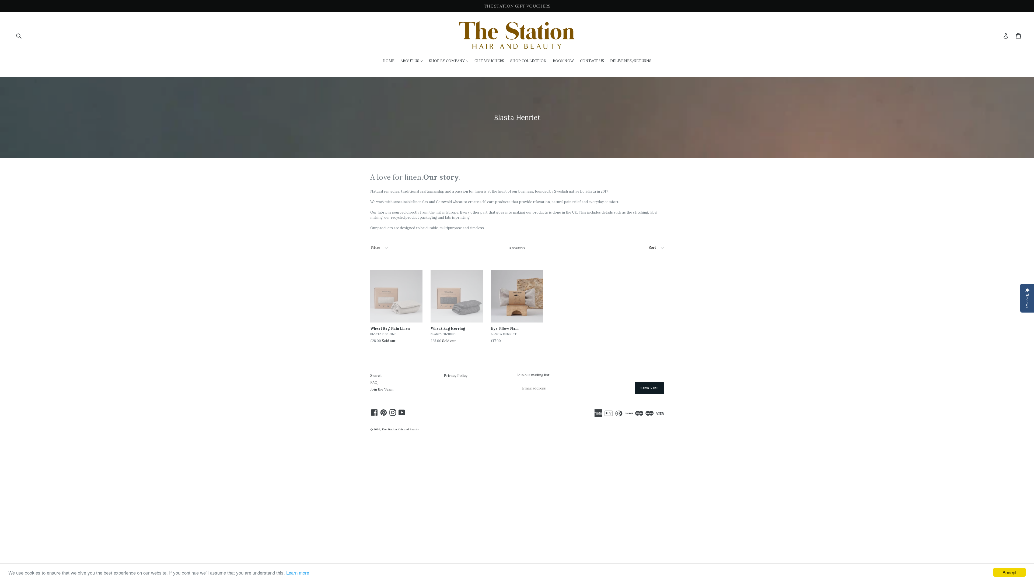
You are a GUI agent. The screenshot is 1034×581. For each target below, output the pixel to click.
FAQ (374, 382)
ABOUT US (413, 60)
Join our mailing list (533, 375)
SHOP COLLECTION (528, 61)
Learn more (297, 572)
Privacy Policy (455, 375)
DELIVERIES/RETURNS (630, 61)
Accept (1009, 572)
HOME (388, 61)
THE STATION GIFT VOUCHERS (517, 6)
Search (376, 375)
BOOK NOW (563, 61)
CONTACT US (592, 61)
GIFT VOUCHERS (489, 61)
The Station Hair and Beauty (400, 429)
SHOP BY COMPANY (450, 60)
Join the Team (381, 389)
